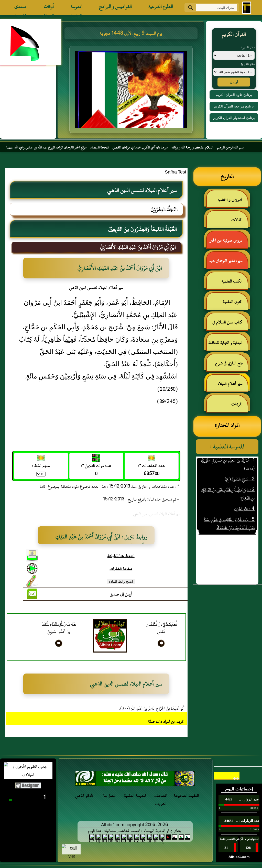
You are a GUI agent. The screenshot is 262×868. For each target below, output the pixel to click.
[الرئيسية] (247, 8)
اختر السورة (248, 47)
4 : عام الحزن (244, 498)
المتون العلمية (233, 302)
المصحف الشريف (160, 799)
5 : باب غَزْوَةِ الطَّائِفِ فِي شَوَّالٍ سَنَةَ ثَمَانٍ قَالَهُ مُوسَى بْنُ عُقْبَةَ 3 (229, 513)
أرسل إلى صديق (121, 594)
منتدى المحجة (20, 8)
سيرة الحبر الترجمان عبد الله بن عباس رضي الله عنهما (228, 263)
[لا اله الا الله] (135, 780)
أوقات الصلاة (48, 8)
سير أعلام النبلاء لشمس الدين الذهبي (232, 385)
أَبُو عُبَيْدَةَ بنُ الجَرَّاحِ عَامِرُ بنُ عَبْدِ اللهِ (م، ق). (151, 708)
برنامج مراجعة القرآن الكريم (234, 106)
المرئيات (237, 404)
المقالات (237, 220)
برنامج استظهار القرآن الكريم (234, 118)
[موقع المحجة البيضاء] (131, 91)
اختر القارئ (248, 64)
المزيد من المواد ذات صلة (166, 721)
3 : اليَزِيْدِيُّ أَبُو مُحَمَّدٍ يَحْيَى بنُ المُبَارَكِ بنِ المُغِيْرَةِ (228, 483)
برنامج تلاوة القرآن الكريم (234, 95)
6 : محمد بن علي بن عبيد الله (233, 528)
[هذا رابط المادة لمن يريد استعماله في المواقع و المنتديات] (32, 581)
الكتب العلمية (232, 281)
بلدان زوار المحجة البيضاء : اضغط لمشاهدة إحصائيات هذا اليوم (134, 831)
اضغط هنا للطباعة (121, 556)
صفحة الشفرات (121, 569)
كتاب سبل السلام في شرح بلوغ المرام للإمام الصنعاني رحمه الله (230, 324)
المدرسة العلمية (76, 8)
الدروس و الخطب (230, 199)
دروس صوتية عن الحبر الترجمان (229, 242)
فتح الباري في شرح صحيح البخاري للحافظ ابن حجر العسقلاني (227, 365)
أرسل (234, 82)
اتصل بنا (109, 795)
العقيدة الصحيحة (186, 795)
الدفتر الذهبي (84, 795)
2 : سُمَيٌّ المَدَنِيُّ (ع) (240, 468)
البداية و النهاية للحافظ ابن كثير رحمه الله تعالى (228, 345)
